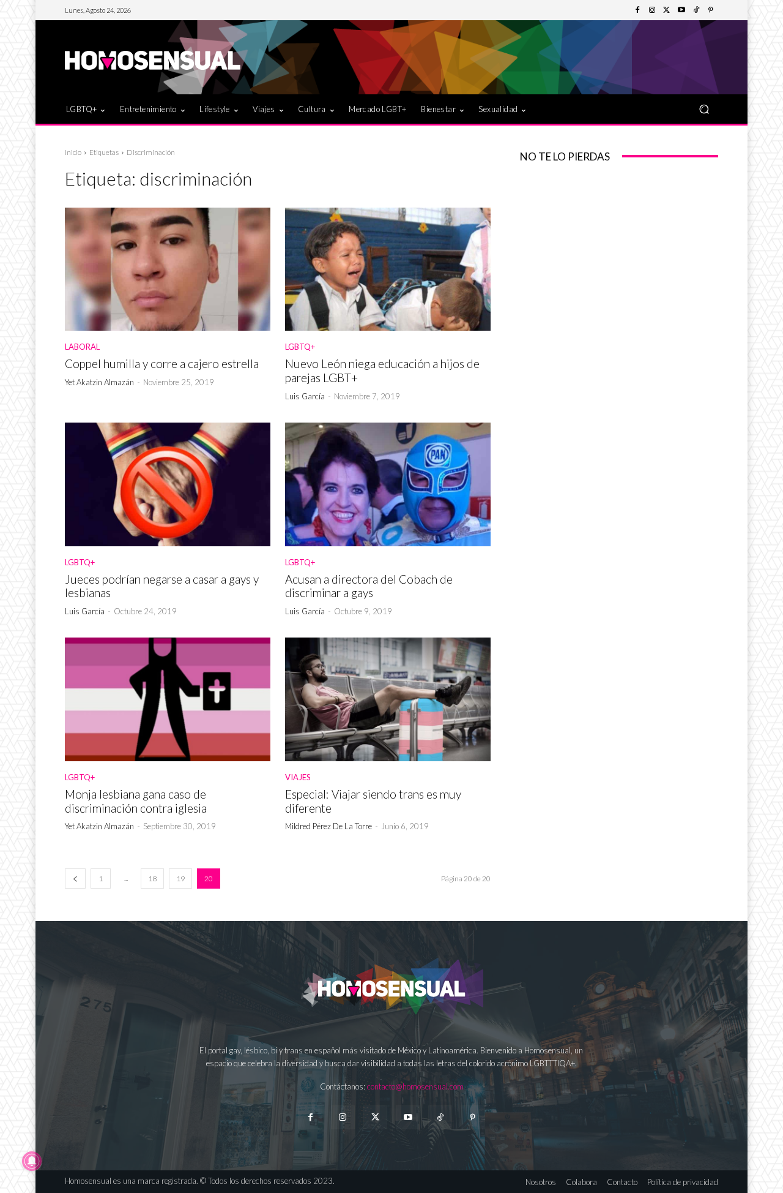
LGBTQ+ (300, 347)
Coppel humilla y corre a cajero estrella (162, 363)
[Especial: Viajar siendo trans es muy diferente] (388, 699)
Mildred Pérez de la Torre (328, 826)
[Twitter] (666, 10)
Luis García (305, 396)
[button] (703, 108)
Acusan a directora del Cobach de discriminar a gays (369, 586)
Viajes (298, 777)
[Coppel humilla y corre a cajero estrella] (167, 269)
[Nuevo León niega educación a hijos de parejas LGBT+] (388, 269)
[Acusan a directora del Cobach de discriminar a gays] (388, 484)
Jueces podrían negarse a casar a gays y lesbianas (162, 586)
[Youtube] (681, 10)
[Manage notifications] (32, 1161)
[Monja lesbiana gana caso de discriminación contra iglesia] (167, 699)
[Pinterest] (710, 10)
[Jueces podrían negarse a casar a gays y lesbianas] (167, 484)
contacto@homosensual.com (415, 1086)
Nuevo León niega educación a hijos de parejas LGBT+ (382, 370)
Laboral (82, 347)
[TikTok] (696, 10)
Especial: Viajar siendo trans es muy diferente (373, 801)
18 (152, 878)
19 (180, 878)
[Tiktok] (440, 1117)
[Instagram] (652, 10)
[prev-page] (75, 878)
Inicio (73, 152)
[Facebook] (637, 10)
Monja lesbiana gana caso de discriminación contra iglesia (136, 801)
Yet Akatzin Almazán (99, 382)
